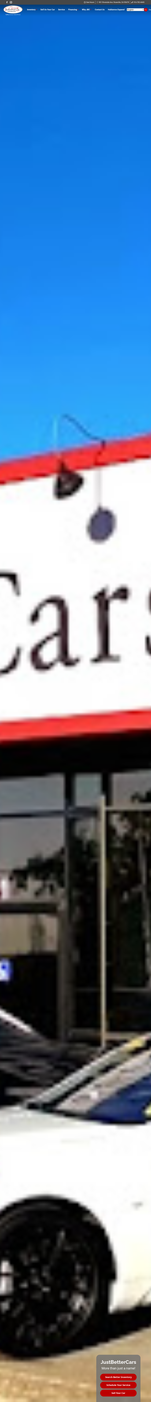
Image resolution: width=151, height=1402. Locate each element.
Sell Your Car (118, 1393)
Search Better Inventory (118, 1377)
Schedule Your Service (118, 1385)
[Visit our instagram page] (11, 2)
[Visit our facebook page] (7, 2)
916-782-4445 (139, 2)
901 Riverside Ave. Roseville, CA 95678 (114, 2)
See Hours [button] (90, 2)
